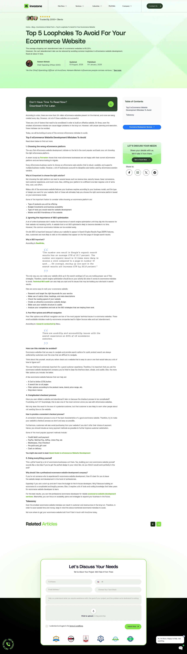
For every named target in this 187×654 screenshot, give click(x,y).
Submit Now (132, 626)
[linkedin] (137, 172)
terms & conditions (76, 626)
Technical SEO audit (41, 281)
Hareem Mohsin (43, 62)
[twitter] (146, 172)
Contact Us (153, 6)
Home (28, 27)
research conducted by (46, 324)
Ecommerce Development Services (141, 127)
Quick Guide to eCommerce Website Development (69, 453)
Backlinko (40, 243)
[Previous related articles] (153, 524)
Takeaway (130, 115)
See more (117, 70)
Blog (33, 27)
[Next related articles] (158, 524)
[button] (97, 582)
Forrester (44, 158)
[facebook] (129, 172)
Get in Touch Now (141, 160)
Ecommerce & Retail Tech (45, 27)
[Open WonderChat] (180, 648)
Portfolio (112, 6)
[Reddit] (154, 172)
